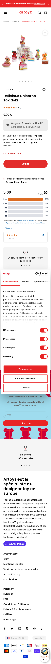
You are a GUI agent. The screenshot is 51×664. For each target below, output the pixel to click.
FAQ (5, 599)
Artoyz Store (10, 553)
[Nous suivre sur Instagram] (19, 628)
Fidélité (7, 614)
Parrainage (9, 619)
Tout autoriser (25, 369)
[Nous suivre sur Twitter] (12, 628)
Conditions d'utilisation (16, 604)
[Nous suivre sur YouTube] (34, 628)
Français (38, 638)
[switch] (44, 339)
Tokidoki (8, 89)
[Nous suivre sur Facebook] (4, 628)
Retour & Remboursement (18, 609)
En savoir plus (39, 4)
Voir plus (7, 145)
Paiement (8, 588)
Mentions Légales (13, 564)
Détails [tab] (25, 281)
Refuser (25, 387)
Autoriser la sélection (25, 378)
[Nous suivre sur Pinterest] (27, 628)
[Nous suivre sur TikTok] (41, 628)
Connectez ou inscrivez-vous (25, 127)
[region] (25, 452)
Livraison (8, 594)
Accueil (6, 21)
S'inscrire (25, 423)
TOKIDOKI (15, 21)
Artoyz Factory (11, 574)
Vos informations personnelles (21, 569)
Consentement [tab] (10, 281)
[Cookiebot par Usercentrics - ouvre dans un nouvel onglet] (36, 274)
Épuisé (25, 163)
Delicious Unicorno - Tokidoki (33, 21)
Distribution (10, 579)
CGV (6, 559)
